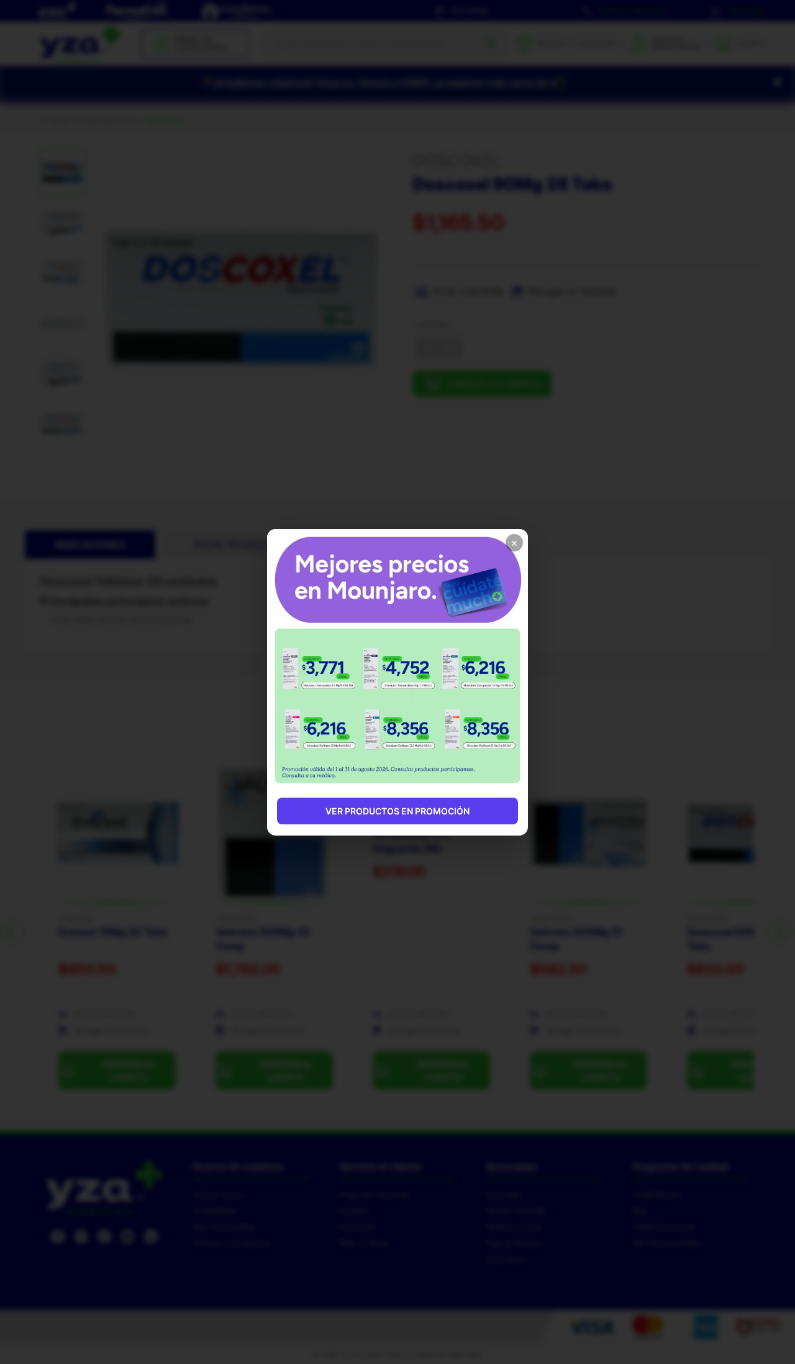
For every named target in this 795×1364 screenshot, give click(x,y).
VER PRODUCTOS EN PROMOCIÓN (397, 811)
